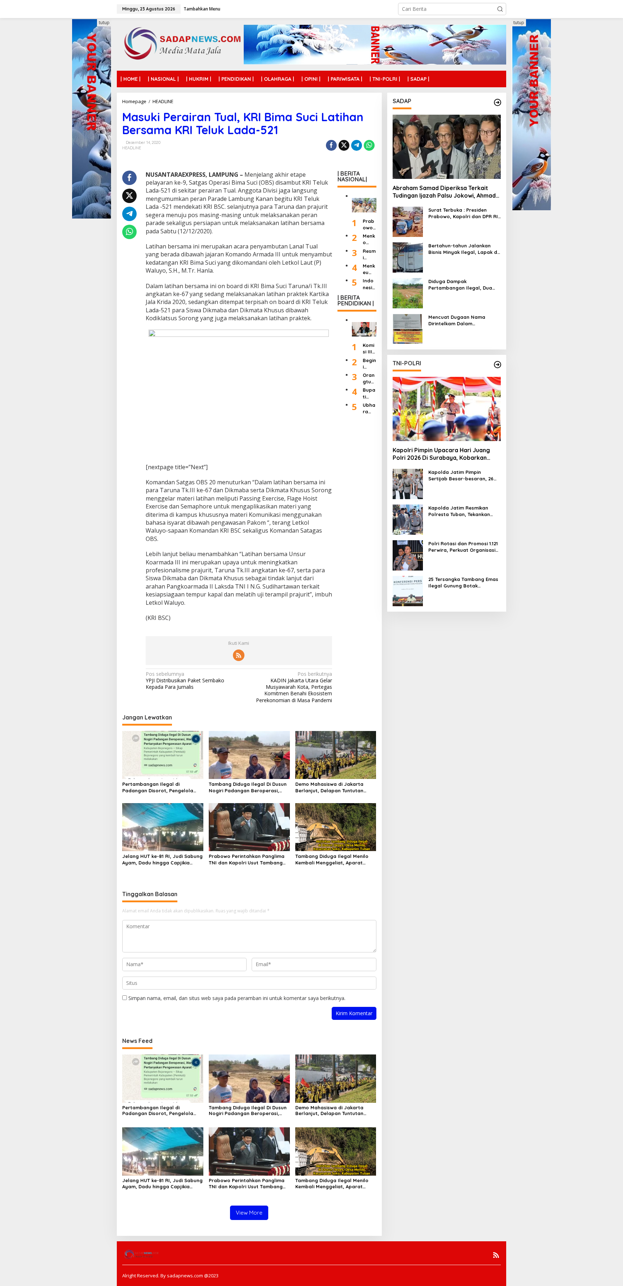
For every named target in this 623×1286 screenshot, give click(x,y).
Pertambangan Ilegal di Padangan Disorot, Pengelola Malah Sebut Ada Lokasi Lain (157, 787)
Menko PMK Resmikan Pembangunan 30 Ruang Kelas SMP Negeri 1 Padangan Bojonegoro (369, 239)
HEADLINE (131, 147)
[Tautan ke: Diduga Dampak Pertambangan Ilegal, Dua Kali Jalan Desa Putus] (408, 292)
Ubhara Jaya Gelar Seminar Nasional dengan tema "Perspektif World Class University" (369, 408)
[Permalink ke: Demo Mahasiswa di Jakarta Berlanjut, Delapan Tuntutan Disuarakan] (335, 754)
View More (249, 1212)
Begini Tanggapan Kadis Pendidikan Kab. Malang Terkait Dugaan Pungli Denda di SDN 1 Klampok (369, 363)
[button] (500, 9)
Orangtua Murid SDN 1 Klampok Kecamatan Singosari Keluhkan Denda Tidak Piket (369, 378)
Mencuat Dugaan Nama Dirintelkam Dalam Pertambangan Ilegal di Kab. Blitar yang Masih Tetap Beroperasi (463, 320)
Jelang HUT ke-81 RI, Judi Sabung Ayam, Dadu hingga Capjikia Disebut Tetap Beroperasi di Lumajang (162, 859)
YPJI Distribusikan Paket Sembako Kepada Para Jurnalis (185, 680)
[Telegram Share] (356, 145)
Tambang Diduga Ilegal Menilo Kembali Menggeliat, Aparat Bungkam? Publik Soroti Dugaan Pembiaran (333, 859)
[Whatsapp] (369, 145)
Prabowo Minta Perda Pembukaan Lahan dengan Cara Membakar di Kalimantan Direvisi (369, 224)
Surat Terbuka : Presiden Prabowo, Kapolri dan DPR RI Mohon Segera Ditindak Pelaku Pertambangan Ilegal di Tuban (463, 213)
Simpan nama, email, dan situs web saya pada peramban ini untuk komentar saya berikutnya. (236, 998)
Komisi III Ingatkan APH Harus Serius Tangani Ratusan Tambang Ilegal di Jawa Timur (369, 348)
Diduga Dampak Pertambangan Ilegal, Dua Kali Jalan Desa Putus (460, 284)
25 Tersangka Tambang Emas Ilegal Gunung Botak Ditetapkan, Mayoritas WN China (463, 582)
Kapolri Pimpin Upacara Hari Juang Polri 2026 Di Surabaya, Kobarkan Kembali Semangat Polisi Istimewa (441, 454)
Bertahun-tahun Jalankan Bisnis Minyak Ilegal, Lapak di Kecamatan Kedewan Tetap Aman (463, 249)
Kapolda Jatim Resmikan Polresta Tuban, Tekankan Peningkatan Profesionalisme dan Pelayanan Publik (463, 511)
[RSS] (238, 655)
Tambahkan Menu (202, 9)
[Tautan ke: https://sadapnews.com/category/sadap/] (497, 102)
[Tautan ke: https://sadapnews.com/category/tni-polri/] (497, 364)
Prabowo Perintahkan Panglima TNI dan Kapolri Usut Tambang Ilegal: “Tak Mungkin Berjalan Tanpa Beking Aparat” (246, 859)
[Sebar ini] (331, 145)
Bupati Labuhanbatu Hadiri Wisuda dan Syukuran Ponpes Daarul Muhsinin (369, 393)
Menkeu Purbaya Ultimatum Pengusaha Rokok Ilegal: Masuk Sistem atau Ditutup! (369, 269)
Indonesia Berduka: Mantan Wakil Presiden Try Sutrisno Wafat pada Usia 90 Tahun (369, 284)
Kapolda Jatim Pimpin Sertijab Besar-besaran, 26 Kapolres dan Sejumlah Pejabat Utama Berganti (461, 475)
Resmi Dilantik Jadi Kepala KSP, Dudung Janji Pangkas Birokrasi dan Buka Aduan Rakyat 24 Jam (369, 254)
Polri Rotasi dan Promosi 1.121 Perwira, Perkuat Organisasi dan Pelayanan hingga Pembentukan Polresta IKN (463, 547)
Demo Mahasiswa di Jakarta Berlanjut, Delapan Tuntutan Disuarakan (329, 787)
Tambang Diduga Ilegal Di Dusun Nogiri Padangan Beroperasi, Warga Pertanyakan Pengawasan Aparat (249, 787)
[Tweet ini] (344, 145)
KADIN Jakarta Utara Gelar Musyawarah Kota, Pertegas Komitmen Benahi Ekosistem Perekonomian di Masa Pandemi (294, 687)
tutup (104, 22)
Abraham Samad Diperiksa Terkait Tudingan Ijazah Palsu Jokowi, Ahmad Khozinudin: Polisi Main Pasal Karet (444, 192)
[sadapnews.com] (180, 43)
